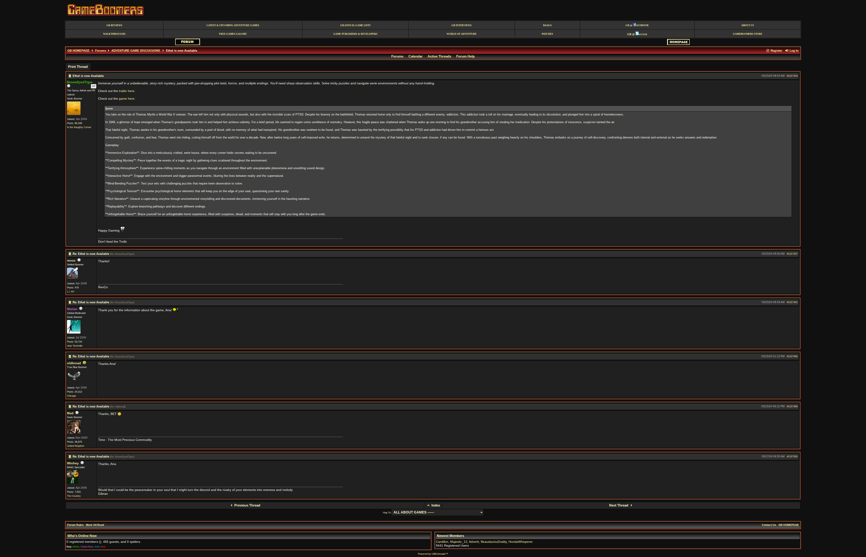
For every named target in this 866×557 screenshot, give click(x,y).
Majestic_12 (458, 541)
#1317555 (792, 456)
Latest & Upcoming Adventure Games (233, 25)
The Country (74, 496)
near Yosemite (75, 345)
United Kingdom (75, 445)
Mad (70, 413)
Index (435, 505)
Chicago (71, 395)
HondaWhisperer (521, 541)
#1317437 (792, 253)
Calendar (415, 56)
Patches (547, 34)
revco (71, 260)
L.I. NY (70, 291)
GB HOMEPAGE (78, 50)
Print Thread (78, 67)
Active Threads (439, 56)
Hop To (387, 512)
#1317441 (792, 302)
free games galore (233, 34)
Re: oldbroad (118, 406)
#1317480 (792, 406)
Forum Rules (75, 525)
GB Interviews (461, 25)
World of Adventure (462, 34)
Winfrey (73, 463)
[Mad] (74, 432)
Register (776, 50)
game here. (127, 98)
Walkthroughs (114, 34)
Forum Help (465, 56)
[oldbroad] (74, 382)
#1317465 (792, 356)
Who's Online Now (82, 536)
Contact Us (769, 525)
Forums (100, 50)
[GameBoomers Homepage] (678, 44)
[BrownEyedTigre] (74, 114)
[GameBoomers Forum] (187, 44)
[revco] (72, 277)
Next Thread (619, 505)
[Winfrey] (72, 482)
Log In (794, 50)
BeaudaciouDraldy (494, 541)
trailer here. (127, 91)
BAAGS (547, 25)
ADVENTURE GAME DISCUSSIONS (135, 50)
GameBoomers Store (747, 34)
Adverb (474, 541)
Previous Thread (246, 505)
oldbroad (74, 363)
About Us (747, 25)
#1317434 (792, 75)
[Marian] (74, 332)
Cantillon (442, 541)
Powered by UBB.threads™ (433, 553)
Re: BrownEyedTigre (122, 254)
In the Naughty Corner (79, 127)
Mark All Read (95, 525)
